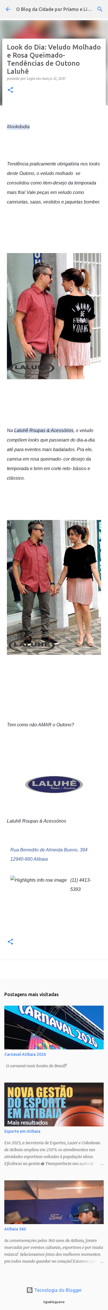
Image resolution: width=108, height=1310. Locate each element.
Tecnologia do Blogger (57, 1290)
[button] (10, 90)
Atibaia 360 (15, 1229)
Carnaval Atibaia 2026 (25, 1054)
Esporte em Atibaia (22, 1131)
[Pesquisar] (99, 9)
